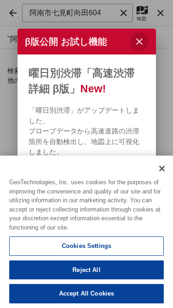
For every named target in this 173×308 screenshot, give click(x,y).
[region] (86, 232)
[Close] (162, 168)
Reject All (86, 269)
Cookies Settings (86, 245)
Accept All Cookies (86, 293)
